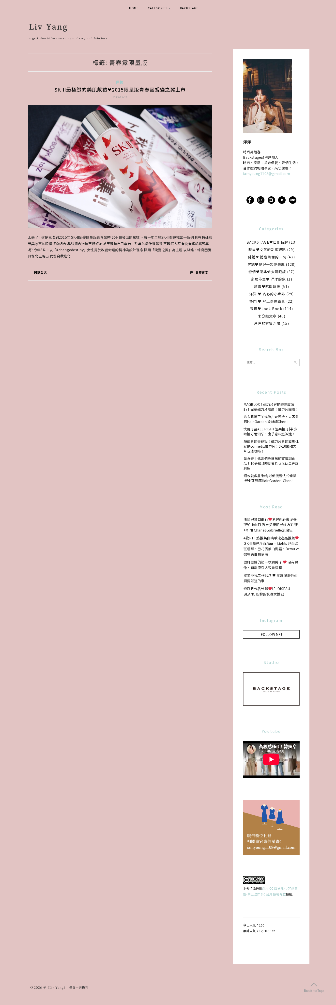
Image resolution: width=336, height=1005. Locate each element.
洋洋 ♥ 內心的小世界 (267, 293)
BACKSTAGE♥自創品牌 (267, 242)
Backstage (189, 8)
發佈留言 (201, 273)
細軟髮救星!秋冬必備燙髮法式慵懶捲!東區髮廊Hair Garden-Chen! (270, 478)
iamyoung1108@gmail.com (266, 173)
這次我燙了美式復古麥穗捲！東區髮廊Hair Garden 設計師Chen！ (271, 419)
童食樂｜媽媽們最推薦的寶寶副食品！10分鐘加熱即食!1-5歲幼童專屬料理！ (271, 463)
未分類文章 (267, 316)
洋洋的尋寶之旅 (267, 323)
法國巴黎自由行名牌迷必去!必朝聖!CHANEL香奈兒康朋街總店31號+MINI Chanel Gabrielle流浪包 (271, 525)
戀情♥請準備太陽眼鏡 (267, 271)
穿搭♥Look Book (266, 308)
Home (133, 8)
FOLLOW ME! (271, 634)
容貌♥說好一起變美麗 (266, 264)
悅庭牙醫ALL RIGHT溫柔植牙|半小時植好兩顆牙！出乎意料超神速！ (270, 431)
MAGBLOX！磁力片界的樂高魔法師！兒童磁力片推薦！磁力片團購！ (271, 407)
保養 (119, 81)
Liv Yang (48, 26)
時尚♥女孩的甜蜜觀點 (267, 249)
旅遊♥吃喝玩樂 (267, 286)
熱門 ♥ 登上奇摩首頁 (267, 301)
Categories (157, 8)
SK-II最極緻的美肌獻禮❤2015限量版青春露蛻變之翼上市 (120, 89)
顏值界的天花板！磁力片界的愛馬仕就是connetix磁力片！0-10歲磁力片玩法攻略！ (271, 446)
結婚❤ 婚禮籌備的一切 (267, 256)
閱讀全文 (40, 272)
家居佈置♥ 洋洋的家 (268, 279)
